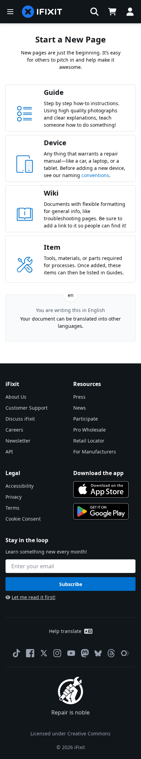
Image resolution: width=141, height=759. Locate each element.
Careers (14, 429)
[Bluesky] (98, 653)
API (9, 451)
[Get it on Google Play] (101, 511)
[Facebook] (30, 653)
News (79, 408)
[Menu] (10, 11)
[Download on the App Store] (101, 489)
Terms (12, 508)
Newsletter (17, 440)
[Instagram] (57, 653)
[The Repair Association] (125, 653)
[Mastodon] (85, 653)
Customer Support (26, 408)
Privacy (13, 497)
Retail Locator (88, 440)
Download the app (98, 473)
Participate (85, 418)
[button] (94, 11)
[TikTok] (16, 653)
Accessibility (19, 486)
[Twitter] (44, 653)
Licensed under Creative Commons (70, 733)
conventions (95, 175)
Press (79, 397)
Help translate (65, 631)
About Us (15, 397)
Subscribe (70, 584)
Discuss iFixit (20, 418)
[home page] (42, 11)
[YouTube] (71, 653)
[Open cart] (112, 11)
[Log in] (130, 11)
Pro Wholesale (89, 429)
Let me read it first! (33, 597)
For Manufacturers (94, 451)
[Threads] (111, 653)
